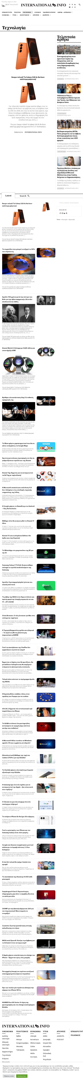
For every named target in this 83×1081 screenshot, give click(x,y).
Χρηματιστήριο (7, 1052)
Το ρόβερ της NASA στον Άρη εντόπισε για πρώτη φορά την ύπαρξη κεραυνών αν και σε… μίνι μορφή (18, 599)
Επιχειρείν (6, 1062)
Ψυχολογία (47, 1059)
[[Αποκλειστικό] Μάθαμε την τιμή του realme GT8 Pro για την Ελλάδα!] (46, 758)
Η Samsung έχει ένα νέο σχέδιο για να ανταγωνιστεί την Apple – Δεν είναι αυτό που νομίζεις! (17, 787)
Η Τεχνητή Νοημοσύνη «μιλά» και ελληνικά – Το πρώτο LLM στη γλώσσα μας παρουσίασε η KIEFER (18, 632)
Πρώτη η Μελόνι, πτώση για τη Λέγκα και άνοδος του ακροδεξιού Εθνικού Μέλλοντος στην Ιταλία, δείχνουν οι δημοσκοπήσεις (68, 172)
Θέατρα (19, 1039)
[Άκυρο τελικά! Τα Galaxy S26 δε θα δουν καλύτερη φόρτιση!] (28, 54)
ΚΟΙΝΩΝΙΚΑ (35, 1031)
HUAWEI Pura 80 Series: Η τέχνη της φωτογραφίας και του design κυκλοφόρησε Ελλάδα (18, 1004)
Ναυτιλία (5, 1048)
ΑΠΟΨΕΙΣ (61, 1031)
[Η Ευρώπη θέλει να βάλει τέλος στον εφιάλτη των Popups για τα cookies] (46, 697)
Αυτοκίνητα (34, 1039)
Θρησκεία (33, 1050)
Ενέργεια (5, 1059)
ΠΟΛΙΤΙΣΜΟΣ (22, 1031)
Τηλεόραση (20, 1050)
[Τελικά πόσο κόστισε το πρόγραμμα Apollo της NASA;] (46, 682)
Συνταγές (33, 1057)
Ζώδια (32, 1046)
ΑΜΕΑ (45, 1036)
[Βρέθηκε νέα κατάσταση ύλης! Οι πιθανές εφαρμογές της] (46, 401)
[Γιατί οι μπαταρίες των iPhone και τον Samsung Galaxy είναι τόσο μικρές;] (46, 833)
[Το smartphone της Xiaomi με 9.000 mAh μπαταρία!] (46, 880)
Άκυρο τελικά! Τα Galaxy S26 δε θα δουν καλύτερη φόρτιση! (28, 78)
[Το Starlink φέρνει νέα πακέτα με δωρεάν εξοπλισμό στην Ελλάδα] (46, 773)
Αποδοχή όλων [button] (22, 1076)
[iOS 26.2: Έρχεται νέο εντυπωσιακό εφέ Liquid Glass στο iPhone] (46, 712)
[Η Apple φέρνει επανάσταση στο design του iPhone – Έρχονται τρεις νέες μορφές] (46, 958)
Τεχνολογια (18, 132)
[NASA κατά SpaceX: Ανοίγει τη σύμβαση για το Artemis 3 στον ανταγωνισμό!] (46, 944)
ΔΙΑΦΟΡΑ (60, 1036)
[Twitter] (72, 4)
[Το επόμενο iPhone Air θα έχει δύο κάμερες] (46, 820)
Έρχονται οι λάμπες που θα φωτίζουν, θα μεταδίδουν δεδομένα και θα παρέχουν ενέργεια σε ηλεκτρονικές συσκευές (17, 664)
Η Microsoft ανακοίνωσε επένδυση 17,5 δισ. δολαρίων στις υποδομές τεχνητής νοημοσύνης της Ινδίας (17, 490)
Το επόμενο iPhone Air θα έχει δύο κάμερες (18, 816)
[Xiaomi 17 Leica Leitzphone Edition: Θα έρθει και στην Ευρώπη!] (46, 539)
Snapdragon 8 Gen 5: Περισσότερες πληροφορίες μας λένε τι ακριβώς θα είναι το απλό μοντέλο (18, 894)
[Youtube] (69, 6)
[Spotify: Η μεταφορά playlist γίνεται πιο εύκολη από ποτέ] (46, 585)
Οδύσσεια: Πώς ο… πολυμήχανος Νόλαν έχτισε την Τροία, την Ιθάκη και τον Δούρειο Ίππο (68, 98)
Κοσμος (60, 79)
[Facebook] (69, 4)
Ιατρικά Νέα (47, 1043)
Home (58, 219)
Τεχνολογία (6, 1055)
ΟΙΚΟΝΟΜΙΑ (7, 1031)
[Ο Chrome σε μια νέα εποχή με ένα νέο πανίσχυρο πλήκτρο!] (46, 805)
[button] (79, 4)
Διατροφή (46, 1039)
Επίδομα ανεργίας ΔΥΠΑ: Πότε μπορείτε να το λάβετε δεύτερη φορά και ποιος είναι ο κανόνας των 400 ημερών (69, 135)
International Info (33, 132)
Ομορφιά (46, 1050)
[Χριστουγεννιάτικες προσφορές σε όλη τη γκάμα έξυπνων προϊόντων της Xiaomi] (46, 461)
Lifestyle (33, 1036)
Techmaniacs (41, 127)
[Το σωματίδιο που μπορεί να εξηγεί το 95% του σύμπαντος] (46, 252)
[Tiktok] (72, 6)
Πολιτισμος (61, 113)
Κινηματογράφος (22, 1043)
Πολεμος (75, 1035)
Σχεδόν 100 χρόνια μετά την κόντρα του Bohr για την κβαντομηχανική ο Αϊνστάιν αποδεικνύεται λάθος (17, 299)
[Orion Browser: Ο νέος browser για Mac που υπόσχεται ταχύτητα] (46, 619)
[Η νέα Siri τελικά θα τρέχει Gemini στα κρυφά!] (46, 865)
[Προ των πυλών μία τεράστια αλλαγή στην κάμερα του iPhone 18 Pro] (46, 991)
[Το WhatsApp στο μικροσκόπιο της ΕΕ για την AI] (46, 553)
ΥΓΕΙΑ (45, 1031)
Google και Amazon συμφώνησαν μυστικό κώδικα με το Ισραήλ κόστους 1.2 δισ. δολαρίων (17, 847)
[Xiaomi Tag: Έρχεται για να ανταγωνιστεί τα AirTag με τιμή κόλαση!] (46, 476)
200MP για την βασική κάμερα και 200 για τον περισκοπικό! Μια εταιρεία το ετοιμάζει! (18, 911)
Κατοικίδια (47, 1046)
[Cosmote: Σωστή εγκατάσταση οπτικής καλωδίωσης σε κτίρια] (46, 929)
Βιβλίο (18, 1036)
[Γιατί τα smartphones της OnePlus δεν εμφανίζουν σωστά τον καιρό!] (46, 651)
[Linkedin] (75, 4)
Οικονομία (64, 219)
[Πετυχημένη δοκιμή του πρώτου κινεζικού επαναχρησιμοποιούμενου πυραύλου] (46, 975)
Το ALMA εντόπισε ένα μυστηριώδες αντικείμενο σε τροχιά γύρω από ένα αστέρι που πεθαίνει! (16, 725)
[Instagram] (75, 6)
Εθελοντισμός (35, 1043)
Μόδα (32, 1053)
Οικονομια (61, 151)
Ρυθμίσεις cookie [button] (9, 1076)
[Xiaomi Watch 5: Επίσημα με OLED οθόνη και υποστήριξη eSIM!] (46, 351)
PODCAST (60, 1039)
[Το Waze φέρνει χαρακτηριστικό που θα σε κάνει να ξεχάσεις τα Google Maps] (46, 446)
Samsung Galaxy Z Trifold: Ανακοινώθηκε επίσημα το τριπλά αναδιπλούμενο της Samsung (17, 567)
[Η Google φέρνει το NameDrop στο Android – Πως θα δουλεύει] (46, 509)
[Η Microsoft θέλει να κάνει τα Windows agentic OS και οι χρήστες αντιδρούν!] (46, 744)
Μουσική (19, 1046)
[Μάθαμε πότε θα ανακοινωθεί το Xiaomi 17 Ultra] (46, 524)
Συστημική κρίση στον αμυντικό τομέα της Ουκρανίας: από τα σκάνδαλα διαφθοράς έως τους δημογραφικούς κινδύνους (68, 62)
